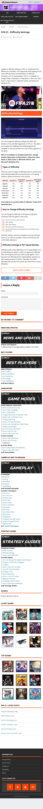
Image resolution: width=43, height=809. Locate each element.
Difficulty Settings (8, 553)
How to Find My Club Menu (12, 422)
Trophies (36, 16)
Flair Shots (6, 510)
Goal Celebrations (9, 574)
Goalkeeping (7, 486)
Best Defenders (8, 376)
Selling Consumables (9, 426)
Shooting (6, 484)
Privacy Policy (6, 759)
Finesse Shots (7, 503)
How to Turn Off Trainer (11, 576)
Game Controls (8, 550)
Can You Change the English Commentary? (17, 560)
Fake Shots (6, 514)
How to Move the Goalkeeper (13, 583)
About (4, 773)
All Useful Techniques (10, 526)
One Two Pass (7, 496)
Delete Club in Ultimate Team (12, 417)
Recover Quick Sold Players (12, 429)
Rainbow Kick (7, 524)
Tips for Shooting (7, 720)
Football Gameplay (7, 711)
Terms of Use (6, 763)
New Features (6, 716)
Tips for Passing (6, 729)
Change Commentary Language (13, 562)
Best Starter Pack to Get (7, 21)
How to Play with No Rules (12, 567)
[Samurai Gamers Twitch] (33, 787)
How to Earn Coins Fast (10, 434)
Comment (4, 297)
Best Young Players (21, 16)
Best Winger (7, 379)
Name (3, 291)
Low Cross (6, 493)
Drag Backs (6, 517)
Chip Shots (6, 507)
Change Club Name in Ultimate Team (15, 415)
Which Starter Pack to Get (11, 408)
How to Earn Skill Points (11, 438)
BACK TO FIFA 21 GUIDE (21, 270)
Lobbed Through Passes (11, 521)
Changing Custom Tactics (11, 581)
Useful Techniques (7, 724)
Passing (5, 479)
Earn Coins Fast (21, 13)
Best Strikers (7, 371)
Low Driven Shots (9, 512)
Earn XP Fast (36, 13)
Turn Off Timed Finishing (11, 569)
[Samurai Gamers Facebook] (10, 787)
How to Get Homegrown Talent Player (15, 424)
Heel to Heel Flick (8, 505)
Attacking (6, 477)
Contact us (5, 766)
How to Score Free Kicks (9, 733)
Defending (6, 481)
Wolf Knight (18, 37)
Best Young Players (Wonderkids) (14, 448)
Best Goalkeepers (9, 374)
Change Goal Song (9, 419)
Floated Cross (7, 498)
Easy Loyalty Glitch (7, 16)
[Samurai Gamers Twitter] (18, 787)
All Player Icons (8, 572)
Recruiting (5, 769)
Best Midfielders (8, 381)
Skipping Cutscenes (9, 579)
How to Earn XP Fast (9, 431)
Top (7, 13)
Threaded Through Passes (11, 519)
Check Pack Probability (10, 410)
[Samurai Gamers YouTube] (25, 787)
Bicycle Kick (6, 500)
